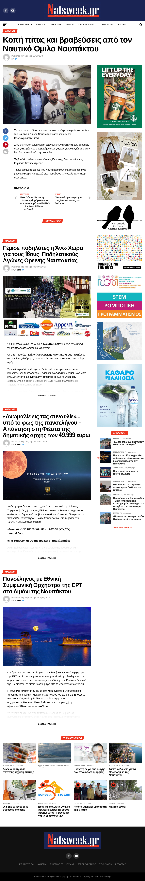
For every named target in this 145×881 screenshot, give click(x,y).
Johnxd (17, 270)
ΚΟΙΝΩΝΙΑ (40, 24)
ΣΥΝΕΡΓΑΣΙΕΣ (55, 24)
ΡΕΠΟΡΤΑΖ (122, 24)
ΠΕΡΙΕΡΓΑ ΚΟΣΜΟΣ (87, 24)
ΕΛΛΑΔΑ (70, 24)
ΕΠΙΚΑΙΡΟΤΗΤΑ (25, 24)
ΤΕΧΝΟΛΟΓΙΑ (106, 24)
